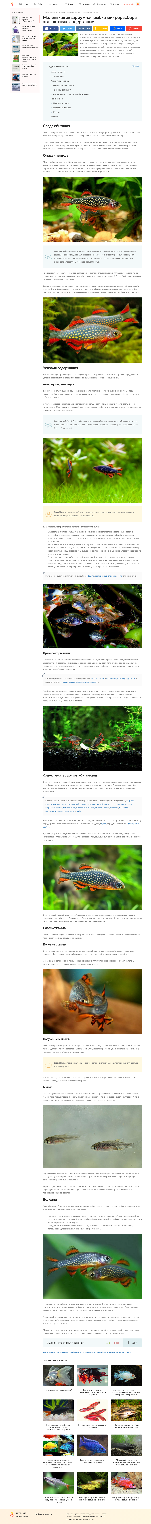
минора (66, 808)
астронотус (50, 808)
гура (64, 804)
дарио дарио (103, 808)
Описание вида (57, 76)
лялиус (59, 808)
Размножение (57, 99)
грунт (120, 576)
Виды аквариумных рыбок (90, 13)
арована (81, 808)
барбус (46, 827)
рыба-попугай (73, 804)
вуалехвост (56, 804)
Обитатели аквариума (81, 1352)
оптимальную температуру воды (120, 678)
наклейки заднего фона (105, 576)
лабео (79, 811)
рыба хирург (91, 808)
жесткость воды (97, 678)
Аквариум (62, 13)
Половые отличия (61, 103)
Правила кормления (62, 90)
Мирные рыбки (98, 1352)
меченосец (110, 804)
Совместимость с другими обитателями (71, 94)
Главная (45, 13)
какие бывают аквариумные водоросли (80, 682)
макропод (123, 808)
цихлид (60, 811)
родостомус (69, 811)
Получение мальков (62, 108)
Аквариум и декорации (63, 85)
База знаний (53, 13)
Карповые (126, 1352)
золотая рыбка (98, 804)
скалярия (114, 808)
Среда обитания (58, 72)
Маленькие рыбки (113, 1352)
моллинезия (85, 804)
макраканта (50, 811)
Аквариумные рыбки (73, 13)
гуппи (103, 824)
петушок (128, 804)
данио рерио (133, 824)
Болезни (54, 117)
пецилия (120, 804)
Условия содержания (60, 81)
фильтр (91, 576)
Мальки (56, 112)
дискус (74, 808)
